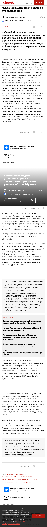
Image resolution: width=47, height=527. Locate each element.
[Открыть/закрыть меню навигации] (27, 2)
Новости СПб (21, 474)
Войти (39, 3)
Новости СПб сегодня (9, 477)
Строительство (8, 479)
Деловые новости (26, 477)
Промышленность (23, 479)
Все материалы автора (11, 26)
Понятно (39, 516)
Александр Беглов (26, 482)
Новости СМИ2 (8, 163)
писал (18, 360)
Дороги (34, 479)
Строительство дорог (10, 482)
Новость (10, 474)
